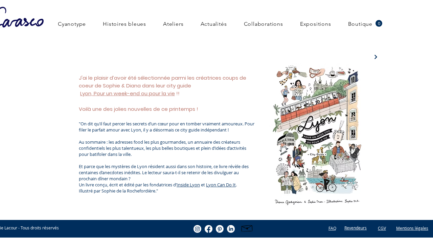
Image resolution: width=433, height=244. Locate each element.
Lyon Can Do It (221, 185)
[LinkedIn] (231, 229)
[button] (378, 23)
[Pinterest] (220, 229)
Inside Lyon (188, 185)
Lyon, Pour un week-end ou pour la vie (127, 93)
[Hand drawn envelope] (247, 227)
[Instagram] (197, 229)
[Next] (375, 56)
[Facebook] (208, 229)
